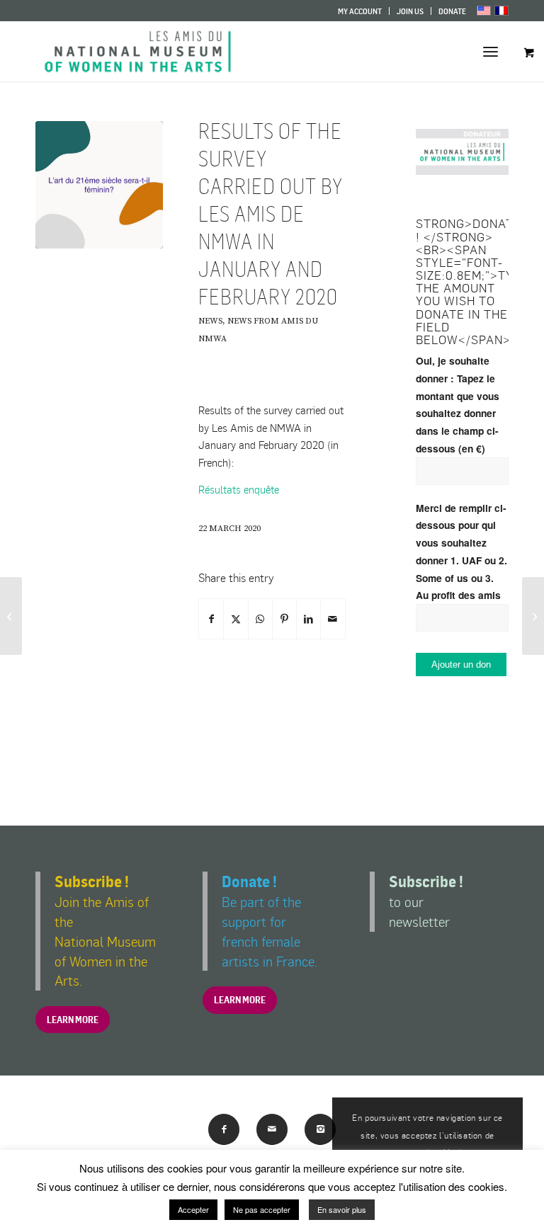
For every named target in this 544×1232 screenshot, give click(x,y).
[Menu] (490, 51)
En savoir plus (341, 1209)
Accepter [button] (193, 1209)
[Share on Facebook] (211, 619)
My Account (360, 11)
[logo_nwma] (137, 51)
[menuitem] (360, 11)
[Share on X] (235, 619)
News (210, 321)
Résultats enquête (238, 489)
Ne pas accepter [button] (261, 1209)
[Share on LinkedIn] (308, 619)
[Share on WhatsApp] (260, 619)
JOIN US (410, 11)
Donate (452, 11)
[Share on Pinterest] (284, 619)
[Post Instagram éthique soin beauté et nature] (99, 185)
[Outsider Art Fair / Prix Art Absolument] (11, 616)
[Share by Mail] (332, 619)
